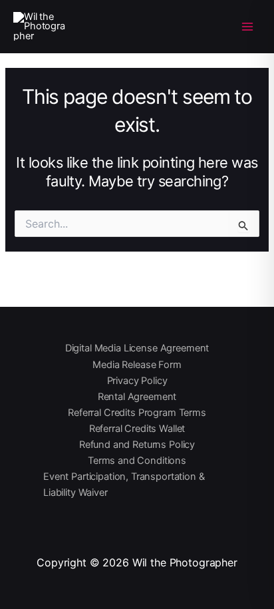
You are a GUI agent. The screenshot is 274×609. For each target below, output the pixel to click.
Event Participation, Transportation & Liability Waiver (124, 485)
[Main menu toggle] (247, 26)
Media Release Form (136, 365)
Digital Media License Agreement (137, 348)
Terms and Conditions (137, 461)
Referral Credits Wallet (137, 429)
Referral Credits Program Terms (137, 413)
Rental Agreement (137, 397)
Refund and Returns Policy (137, 445)
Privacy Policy (137, 381)
